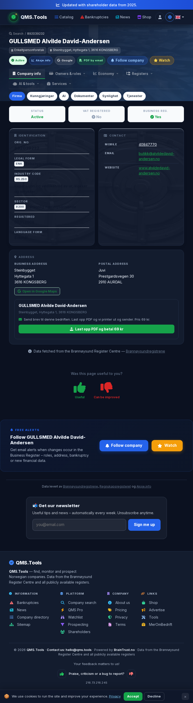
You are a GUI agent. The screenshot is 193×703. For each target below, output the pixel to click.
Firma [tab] (17, 96)
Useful (79, 397)
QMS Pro (75, 610)
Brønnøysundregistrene (145, 351)
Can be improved (107, 397)
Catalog (66, 17)
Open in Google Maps (39, 291)
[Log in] (159, 17)
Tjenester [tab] (134, 96)
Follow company (130, 60)
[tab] (27, 74)
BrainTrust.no (124, 650)
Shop (146, 17)
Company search (81, 602)
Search (18, 33)
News (125, 17)
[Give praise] (62, 674)
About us (122, 602)
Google (67, 60)
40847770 (148, 144)
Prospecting (77, 624)
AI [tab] (64, 96)
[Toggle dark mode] (169, 17)
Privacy (121, 617)
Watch (164, 60)
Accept (133, 696)
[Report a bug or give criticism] (131, 674)
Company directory (32, 617)
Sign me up (144, 524)
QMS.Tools (29, 563)
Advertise (156, 610)
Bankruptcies (97, 17)
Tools (153, 617)
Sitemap (23, 624)
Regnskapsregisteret (115, 486)
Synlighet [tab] (110, 96)
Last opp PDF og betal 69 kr (98, 329)
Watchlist (75, 617)
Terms (120, 624)
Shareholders (78, 632)
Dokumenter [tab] (84, 96)
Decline (154, 696)
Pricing (120, 610)
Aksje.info (43, 60)
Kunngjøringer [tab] (42, 96)
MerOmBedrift (160, 624)
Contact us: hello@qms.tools (69, 650)
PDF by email (93, 60)
